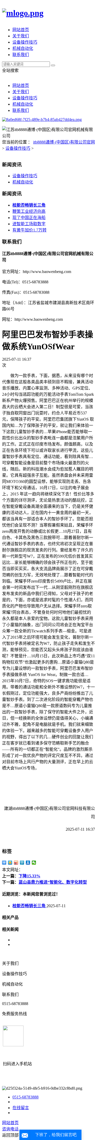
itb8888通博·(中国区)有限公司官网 (64, 142)
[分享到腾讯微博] (22, 863)
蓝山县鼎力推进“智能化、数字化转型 (53, 882)
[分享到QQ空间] (10, 863)
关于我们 (20, 36)
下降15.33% (29, 876)
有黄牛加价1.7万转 (29, 230)
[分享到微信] (34, 863)
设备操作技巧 (24, 42)
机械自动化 (22, 48)
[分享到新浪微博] (16, 863)
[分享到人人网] (28, 863)
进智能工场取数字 (29, 224)
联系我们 (20, 54)
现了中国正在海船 (29, 217)
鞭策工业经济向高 (29, 211)
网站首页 (20, 30)
